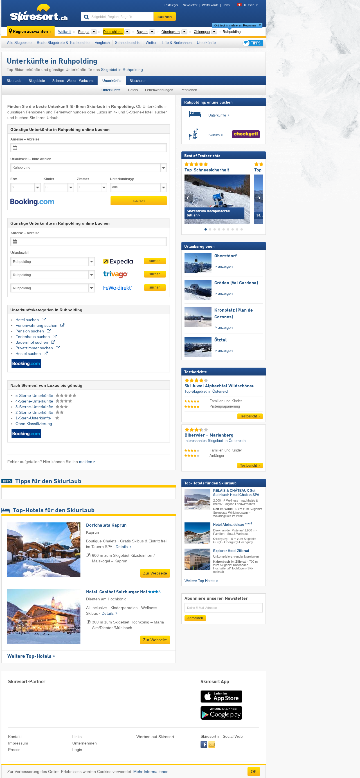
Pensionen (189, 90)
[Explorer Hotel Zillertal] (197, 559)
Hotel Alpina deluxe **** (232, 524)
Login (77, 749)
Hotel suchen (27, 320)
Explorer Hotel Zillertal (231, 551)
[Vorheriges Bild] (188, 198)
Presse (14, 749)
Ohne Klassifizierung (33, 423)
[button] (32, 202)
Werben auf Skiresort (155, 736)
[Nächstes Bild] (259, 198)
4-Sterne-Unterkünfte (34, 401)
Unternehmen (84, 743)
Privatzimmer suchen (34, 348)
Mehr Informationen (150, 771)
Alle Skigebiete (19, 43)
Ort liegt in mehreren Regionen (235, 25)
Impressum (18, 743)
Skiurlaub (14, 81)
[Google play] (221, 718)
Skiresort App (215, 681)
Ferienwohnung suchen (36, 325)
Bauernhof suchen (32, 342)
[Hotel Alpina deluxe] (197, 532)
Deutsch (248, 5)
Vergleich (102, 43)
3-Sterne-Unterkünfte (34, 406)
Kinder (49, 179)
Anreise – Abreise (24, 139)
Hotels (133, 90)
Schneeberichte (127, 43)
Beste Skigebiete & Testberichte (63, 43)
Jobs (226, 5)
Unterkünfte (206, 43)
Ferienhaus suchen (33, 336)
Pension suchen (30, 331)
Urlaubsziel (19, 253)
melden (85, 461)
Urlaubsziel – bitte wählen (30, 159)
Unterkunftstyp (122, 179)
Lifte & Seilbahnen (177, 43)
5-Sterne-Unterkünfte (34, 395)
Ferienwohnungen (159, 90)
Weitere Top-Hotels (29, 656)
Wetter (151, 43)
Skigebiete (37, 81)
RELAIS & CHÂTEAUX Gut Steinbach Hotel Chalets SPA (236, 493)
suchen (139, 200)
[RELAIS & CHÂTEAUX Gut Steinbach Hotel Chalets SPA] (197, 499)
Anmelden (195, 618)
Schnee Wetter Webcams (73, 81)
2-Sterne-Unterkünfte (34, 412)
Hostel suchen (28, 353)
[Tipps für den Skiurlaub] (252, 43)
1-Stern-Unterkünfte (33, 418)
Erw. (13, 179)
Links (77, 736)
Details (122, 546)
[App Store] (221, 703)
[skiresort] (39, 13)
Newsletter (190, 5)
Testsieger (171, 5)
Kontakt (15, 736)
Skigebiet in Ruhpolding (122, 69)
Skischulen (138, 81)
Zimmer (83, 179)
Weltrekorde (210, 5)
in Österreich (218, 391)
